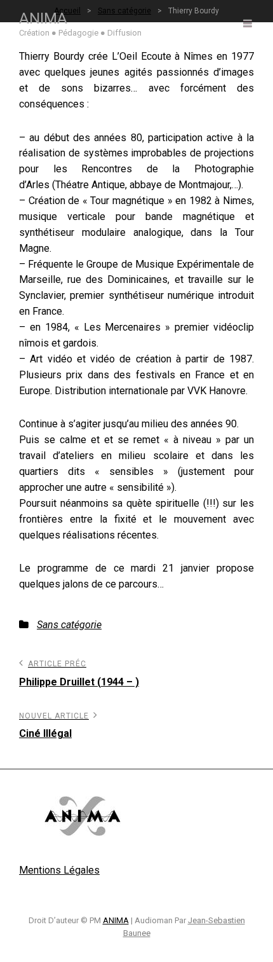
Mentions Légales (59, 870)
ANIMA (43, 18)
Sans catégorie (69, 625)
